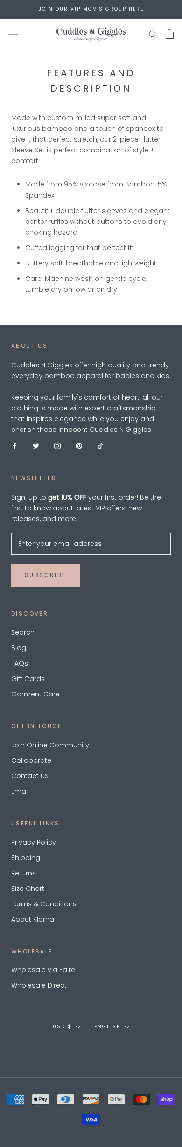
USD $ (62, 1026)
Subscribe (45, 575)
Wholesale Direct (39, 985)
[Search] (153, 34)
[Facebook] (14, 445)
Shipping (25, 857)
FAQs (19, 663)
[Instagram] (57, 445)
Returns (23, 873)
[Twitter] (36, 445)
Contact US (30, 776)
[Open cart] (170, 34)
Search (23, 632)
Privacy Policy (33, 842)
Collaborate (31, 760)
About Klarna (32, 919)
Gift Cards (28, 678)
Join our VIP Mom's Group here (91, 9)
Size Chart (27, 888)
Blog (18, 647)
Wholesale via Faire (43, 970)
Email (20, 791)
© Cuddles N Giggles (91, 1047)
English (107, 1026)
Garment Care (35, 694)
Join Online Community (50, 745)
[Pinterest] (79, 445)
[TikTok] (100, 445)
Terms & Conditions (44, 904)
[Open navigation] (13, 33)
